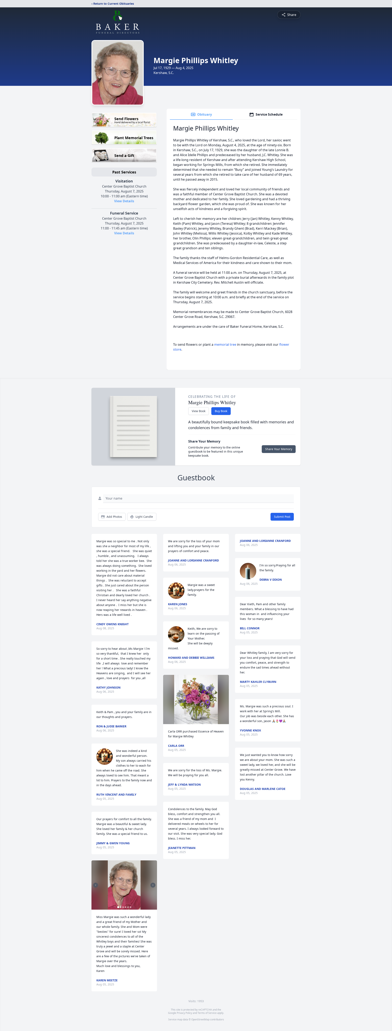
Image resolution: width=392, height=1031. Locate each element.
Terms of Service (207, 1013)
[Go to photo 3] (123, 907)
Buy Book (221, 411)
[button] (124, 885)
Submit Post (282, 517)
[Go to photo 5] (128, 907)
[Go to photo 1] (118, 907)
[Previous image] (95, 885)
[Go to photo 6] (130, 907)
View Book (198, 411)
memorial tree (225, 344)
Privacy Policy (184, 1013)
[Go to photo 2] (120, 907)
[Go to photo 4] (125, 907)
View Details (124, 201)
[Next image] (152, 885)
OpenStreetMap (200, 1019)
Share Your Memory (278, 449)
